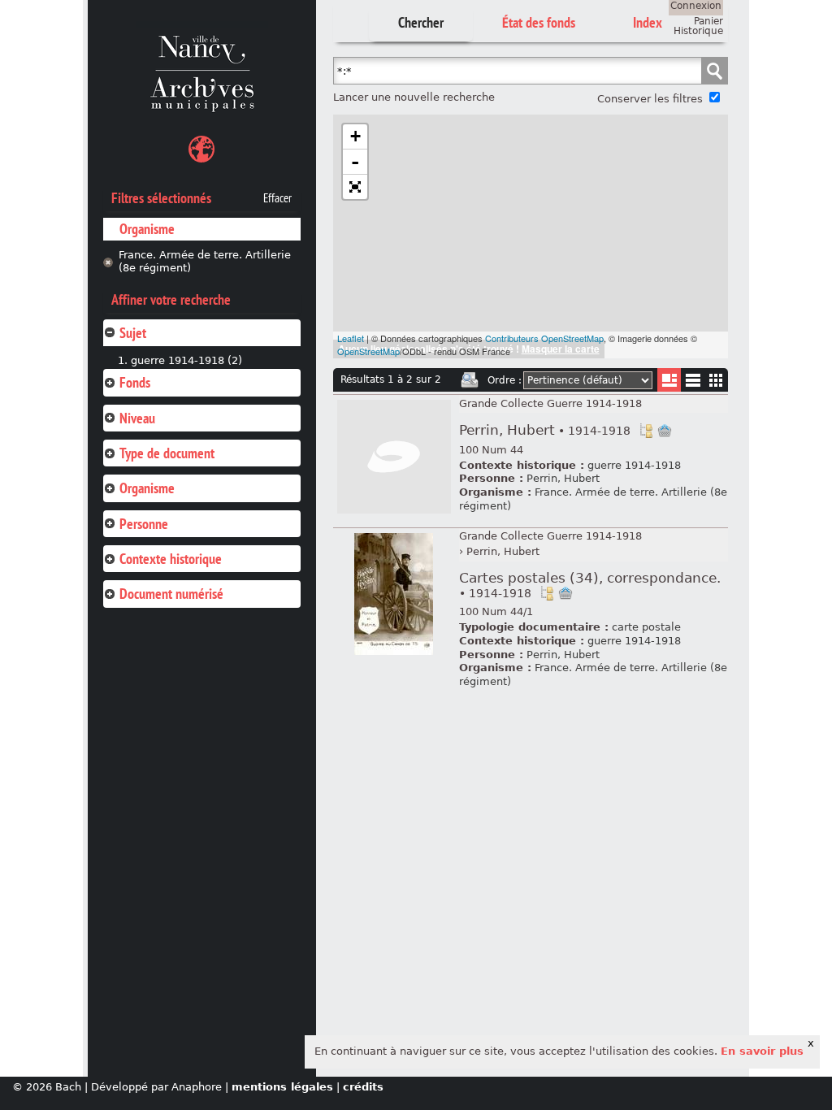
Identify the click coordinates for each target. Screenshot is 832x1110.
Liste (669, 380)
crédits (363, 1087)
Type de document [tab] (166, 453)
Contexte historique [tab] (170, 558)
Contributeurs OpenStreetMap (544, 338)
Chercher (421, 22)
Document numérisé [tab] (171, 593)
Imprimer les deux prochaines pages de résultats (469, 380)
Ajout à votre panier (664, 430)
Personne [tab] (143, 523)
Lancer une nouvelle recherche (414, 97)
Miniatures (716, 380)
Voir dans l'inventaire (646, 430)
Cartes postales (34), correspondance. (590, 585)
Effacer (277, 198)
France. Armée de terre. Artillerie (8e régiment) (205, 262)
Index (647, 22)
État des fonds (538, 22)
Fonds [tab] (134, 382)
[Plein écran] (355, 187)
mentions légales (282, 1087)
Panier (708, 21)
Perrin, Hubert (544, 430)
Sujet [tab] (132, 332)
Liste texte (692, 383)
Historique (698, 31)
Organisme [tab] (147, 488)
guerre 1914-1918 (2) (186, 360)
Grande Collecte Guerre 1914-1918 (550, 403)
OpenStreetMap (368, 351)
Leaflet (350, 338)
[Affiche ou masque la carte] (201, 151)
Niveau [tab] (137, 418)
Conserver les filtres (650, 99)
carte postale (646, 627)
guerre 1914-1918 (634, 465)
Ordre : (505, 380)
